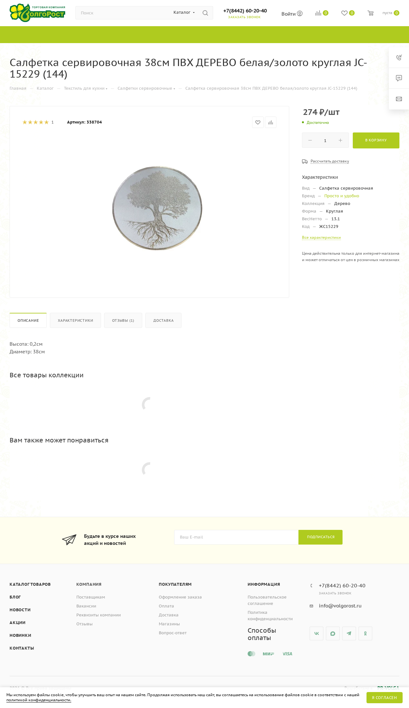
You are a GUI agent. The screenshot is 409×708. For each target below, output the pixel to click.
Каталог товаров (30, 584)
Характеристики (75, 320)
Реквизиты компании (98, 615)
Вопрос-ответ (173, 633)
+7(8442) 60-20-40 (245, 10)
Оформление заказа (180, 597)
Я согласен (384, 697)
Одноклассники (365, 633)
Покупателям (175, 584)
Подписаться (321, 537)
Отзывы (84, 624)
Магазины (169, 624)
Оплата (166, 606)
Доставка (163, 320)
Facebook (333, 633)
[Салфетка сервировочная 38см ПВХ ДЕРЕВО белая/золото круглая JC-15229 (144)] (160, 208)
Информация (264, 584)
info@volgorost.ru (340, 606)
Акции (18, 622)
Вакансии (86, 606)
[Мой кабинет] (300, 14)
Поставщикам (90, 597)
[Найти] (205, 12)
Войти (289, 14)
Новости (20, 610)
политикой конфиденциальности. (38, 699)
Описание (28, 320)
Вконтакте (316, 633)
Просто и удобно (341, 196)
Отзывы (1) (123, 320)
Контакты (22, 648)
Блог (15, 597)
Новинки (20, 635)
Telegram (349, 633)
